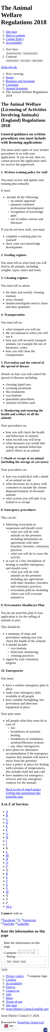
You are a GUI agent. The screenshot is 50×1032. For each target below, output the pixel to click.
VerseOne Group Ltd (30, 1022)
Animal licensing (17, 88)
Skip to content (15, 35)
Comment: (10, 953)
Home (10, 77)
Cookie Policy (15, 39)
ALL (9, 906)
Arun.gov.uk (9, 67)
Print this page (18, 793)
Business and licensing (20, 81)
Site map (11, 31)
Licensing (12, 84)
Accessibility (14, 42)
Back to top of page (18, 789)
